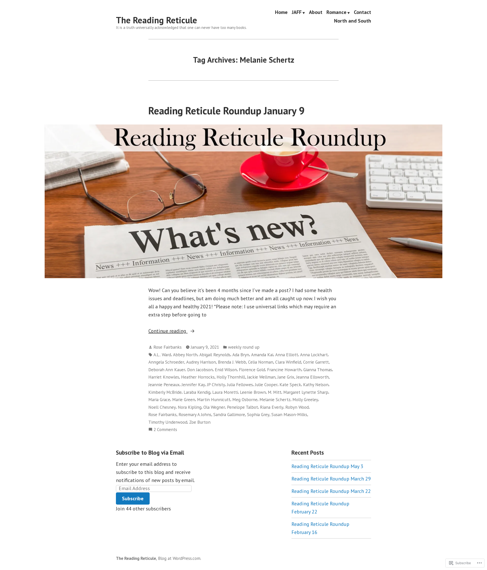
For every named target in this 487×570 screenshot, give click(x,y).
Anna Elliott (286, 355)
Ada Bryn (240, 355)
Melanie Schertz (274, 399)
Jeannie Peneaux (164, 384)
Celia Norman (260, 362)
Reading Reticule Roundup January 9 (226, 110)
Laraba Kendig (197, 392)
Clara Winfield (288, 362)
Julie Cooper (266, 384)
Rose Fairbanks (167, 347)
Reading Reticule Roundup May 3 (327, 466)
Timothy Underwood (167, 422)
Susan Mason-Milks (289, 414)
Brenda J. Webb (232, 362)
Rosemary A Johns (195, 414)
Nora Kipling (189, 407)
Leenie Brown (253, 392)
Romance (336, 12)
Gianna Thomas (317, 369)
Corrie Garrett (316, 362)
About (315, 12)
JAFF (297, 12)
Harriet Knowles (163, 377)
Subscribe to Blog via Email (150, 452)
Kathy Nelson (315, 384)
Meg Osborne (244, 399)
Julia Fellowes (240, 384)
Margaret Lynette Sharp (305, 392)
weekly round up (243, 347)
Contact (362, 12)
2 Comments (165, 429)
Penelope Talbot (242, 407)
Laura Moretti (225, 392)
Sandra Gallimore (229, 414)
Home (281, 12)
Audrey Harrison (201, 362)
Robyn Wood (297, 407)
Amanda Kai (262, 355)
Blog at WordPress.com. (179, 558)
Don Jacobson (200, 369)
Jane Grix (285, 377)
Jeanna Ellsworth (312, 377)
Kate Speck (290, 384)
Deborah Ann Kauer (166, 369)
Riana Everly (271, 407)
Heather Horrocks (198, 377)
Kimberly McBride (165, 392)
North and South (352, 21)
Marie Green (183, 399)
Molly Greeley (305, 399)
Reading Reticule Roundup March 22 (331, 491)
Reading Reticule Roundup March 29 (331, 478)
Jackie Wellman (261, 377)
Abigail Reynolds (214, 355)
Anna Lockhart (314, 355)
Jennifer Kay (193, 384)
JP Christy (216, 384)
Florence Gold (252, 369)
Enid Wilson (226, 369)
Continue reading (167, 331)
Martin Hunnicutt (213, 399)
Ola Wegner (214, 407)
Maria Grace (159, 399)
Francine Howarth (284, 369)
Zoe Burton (200, 422)
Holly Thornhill (231, 377)
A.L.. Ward (162, 355)
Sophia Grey (258, 414)
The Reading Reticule (156, 20)
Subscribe (133, 498)
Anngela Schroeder (166, 362)
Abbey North (185, 355)
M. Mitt (274, 392)
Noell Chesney (162, 407)
